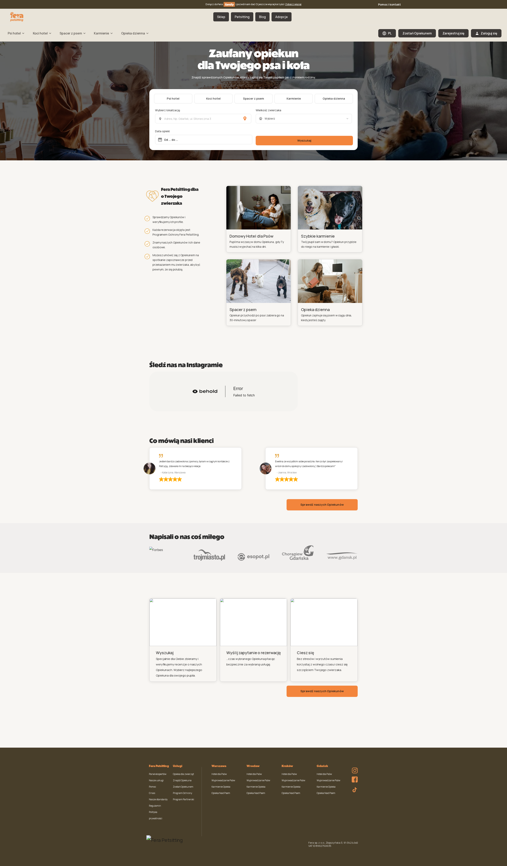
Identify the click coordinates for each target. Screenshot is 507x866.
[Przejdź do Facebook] (354, 778)
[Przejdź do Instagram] (354, 767)
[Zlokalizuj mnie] (244, 118)
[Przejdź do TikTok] (354, 789)
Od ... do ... (171, 140)
